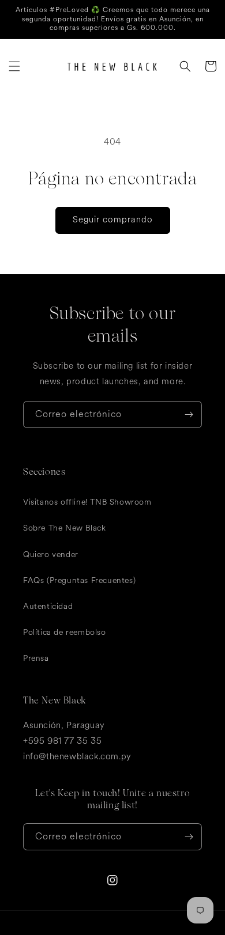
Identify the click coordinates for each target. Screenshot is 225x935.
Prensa (36, 658)
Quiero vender (50, 554)
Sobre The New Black (64, 528)
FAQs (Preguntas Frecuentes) (79, 580)
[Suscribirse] (188, 414)
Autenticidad (48, 606)
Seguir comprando (113, 220)
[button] (14, 66)
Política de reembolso (64, 632)
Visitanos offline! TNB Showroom (87, 502)
